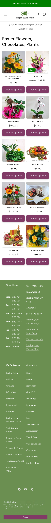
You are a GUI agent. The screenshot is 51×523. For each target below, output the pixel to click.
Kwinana (10, 386)
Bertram (10, 398)
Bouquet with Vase (13, 208)
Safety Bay (11, 392)
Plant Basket (13, 122)
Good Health (37, 165)
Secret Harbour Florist (13, 440)
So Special (13, 250)
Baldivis (9, 379)
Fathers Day (32, 456)
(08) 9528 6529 (26, 29)
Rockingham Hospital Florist (13, 420)
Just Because (32, 424)
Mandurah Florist (14, 454)
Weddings (31, 398)
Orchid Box (37, 76)
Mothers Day (32, 463)
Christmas (31, 450)
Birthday (30, 379)
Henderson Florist (15, 461)
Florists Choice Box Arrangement (13, 77)
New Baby (31, 386)
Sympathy (31, 405)
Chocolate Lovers (37, 208)
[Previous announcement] (5, 4)
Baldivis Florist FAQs (13, 469)
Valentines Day (33, 444)
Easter (29, 373)
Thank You (31, 437)
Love (28, 418)
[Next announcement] (46, 4)
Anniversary (32, 431)
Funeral (30, 411)
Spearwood (11, 405)
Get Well (30, 392)
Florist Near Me (34, 339)
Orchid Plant (37, 122)
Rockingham (12, 373)
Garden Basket (13, 165)
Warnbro (10, 411)
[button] (6, 14)
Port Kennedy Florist (12, 430)
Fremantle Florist (14, 448)
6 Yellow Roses (37, 250)
